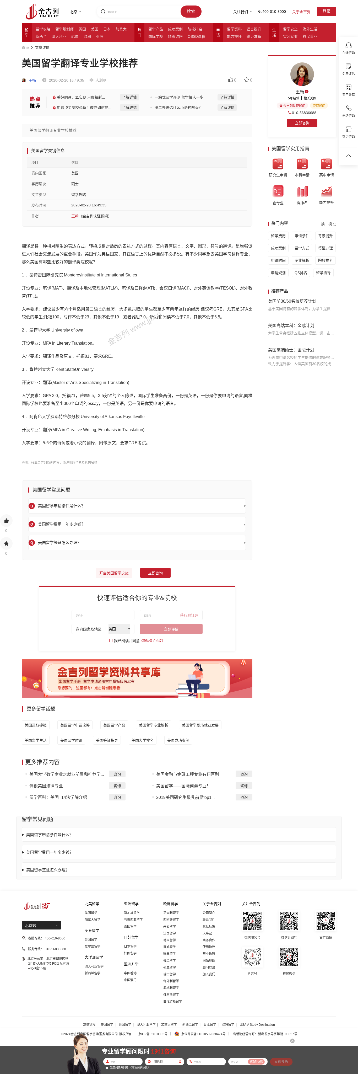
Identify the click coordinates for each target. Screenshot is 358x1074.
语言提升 (254, 29)
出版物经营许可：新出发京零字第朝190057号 (265, 1034)
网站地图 (209, 961)
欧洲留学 (228, 1025)
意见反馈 (209, 926)
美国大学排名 (143, 740)
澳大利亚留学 (94, 966)
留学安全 (290, 29)
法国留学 (169, 933)
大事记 (207, 933)
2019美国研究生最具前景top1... (185, 797)
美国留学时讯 (71, 740)
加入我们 (209, 974)
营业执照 (209, 954)
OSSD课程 (196, 36)
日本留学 (130, 946)
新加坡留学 (132, 913)
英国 (82, 29)
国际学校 (155, 36)
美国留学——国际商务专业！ (183, 786)
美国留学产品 (114, 725)
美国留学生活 (36, 740)
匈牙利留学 (171, 981)
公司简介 (209, 913)
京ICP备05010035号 (152, 1034)
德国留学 (169, 940)
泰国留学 (130, 926)
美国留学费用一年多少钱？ (49, 852)
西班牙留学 (171, 920)
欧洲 (87, 36)
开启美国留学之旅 (114, 573)
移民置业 (310, 36)
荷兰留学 (169, 967)
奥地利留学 (171, 988)
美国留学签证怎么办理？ (47, 870)
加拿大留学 (92, 920)
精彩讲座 (175, 36)
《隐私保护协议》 (152, 641)
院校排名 (195, 29)
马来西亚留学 (133, 920)
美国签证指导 (107, 740)
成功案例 (175, 29)
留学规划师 (64, 29)
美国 (94, 29)
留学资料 (234, 29)
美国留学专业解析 (153, 725)
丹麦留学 (169, 926)
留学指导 (323, 273)
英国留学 (91, 940)
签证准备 (254, 36)
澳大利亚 (59, 36)
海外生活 (310, 29)
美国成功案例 (178, 740)
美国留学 (91, 913)
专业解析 (302, 260)
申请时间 (278, 260)
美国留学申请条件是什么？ (49, 834)
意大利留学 (171, 913)
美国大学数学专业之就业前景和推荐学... (66, 774)
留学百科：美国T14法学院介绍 (58, 797)
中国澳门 (130, 980)
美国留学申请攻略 (75, 725)
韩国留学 (130, 953)
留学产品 (155, 29)
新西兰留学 (92, 973)
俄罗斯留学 (171, 995)
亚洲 (99, 36)
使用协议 (209, 947)
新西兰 (41, 36)
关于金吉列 (301, 12)
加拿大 (121, 29)
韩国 (75, 36)
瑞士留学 (169, 974)
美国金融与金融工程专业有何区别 (187, 774)
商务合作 (209, 940)
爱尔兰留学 (92, 946)
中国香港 (130, 973)
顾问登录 (209, 967)
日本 (107, 29)
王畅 (32, 80)
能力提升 (234, 36)
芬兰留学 (169, 961)
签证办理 (325, 248)
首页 (25, 47)
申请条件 (302, 236)
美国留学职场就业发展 (200, 725)
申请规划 (278, 273)
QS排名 (301, 273)
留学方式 (302, 248)
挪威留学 (169, 947)
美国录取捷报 (36, 725)
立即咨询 (155, 573)
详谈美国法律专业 (46, 786)
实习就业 (290, 36)
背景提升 (325, 236)
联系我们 (209, 920)
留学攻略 (43, 29)
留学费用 (278, 236)
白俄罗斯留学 (172, 1001)
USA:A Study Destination (257, 1025)
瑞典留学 (169, 954)
